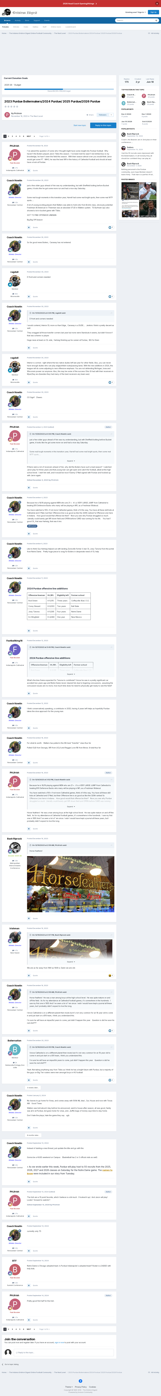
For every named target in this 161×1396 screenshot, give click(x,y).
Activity (18, 20)
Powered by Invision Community (80, 1392)
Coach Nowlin (14, 180)
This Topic (146, 20)
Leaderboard (71, 27)
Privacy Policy (81, 1387)
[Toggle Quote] (31, 313)
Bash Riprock (14, 838)
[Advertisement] (80, 56)
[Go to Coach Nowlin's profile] (15, 189)
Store (27, 20)
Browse (7, 20)
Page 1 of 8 (44, 136)
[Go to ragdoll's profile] (15, 281)
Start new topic (80, 125)
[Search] (156, 20)
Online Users (56, 27)
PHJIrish (18, 113)
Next (29, 136)
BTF (14, 1260)
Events (47, 20)
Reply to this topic (103, 125)
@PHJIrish (32, 526)
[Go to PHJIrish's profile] (7, 115)
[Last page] (34, 136)
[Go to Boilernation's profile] (15, 1049)
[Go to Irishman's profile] (15, 937)
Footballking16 (14, 640)
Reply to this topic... (26, 1352)
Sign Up (153, 12)
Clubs (26, 27)
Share (91, 115)
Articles (16, 27)
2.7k (16, 168)
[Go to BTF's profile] (15, 1269)
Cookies (92, 1387)
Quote (35, 170)
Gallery (35, 27)
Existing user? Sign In (135, 12)
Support (37, 20)
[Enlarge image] (70, 884)
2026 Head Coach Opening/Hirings (78, 4)
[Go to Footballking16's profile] (15, 649)
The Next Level (36, 116)
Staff (44, 27)
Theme (68, 1387)
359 (16, 294)
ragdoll (14, 272)
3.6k (16, 861)
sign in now (59, 1342)
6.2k (16, 202)
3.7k (16, 663)
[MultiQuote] (29, 170)
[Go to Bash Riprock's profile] (15, 847)
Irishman (14, 928)
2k (16, 1063)
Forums (5, 27)
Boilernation (14, 1040)
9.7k (16, 950)
